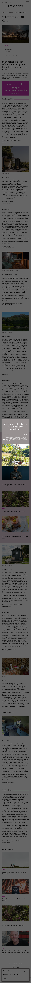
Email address (6, 434)
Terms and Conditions (16, 438)
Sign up (25, 434)
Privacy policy (8, 438)
